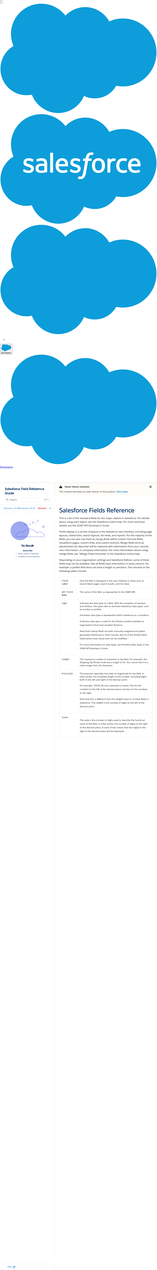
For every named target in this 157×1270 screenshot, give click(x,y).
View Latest (122, 491)
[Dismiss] (150, 486)
